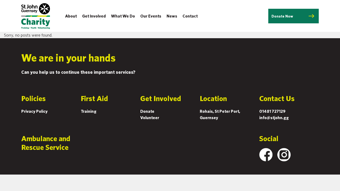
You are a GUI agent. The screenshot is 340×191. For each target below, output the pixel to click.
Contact (190, 16)
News (172, 16)
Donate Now (282, 16)
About (71, 16)
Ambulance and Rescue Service (45, 142)
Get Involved (94, 16)
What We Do (123, 16)
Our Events (150, 16)
